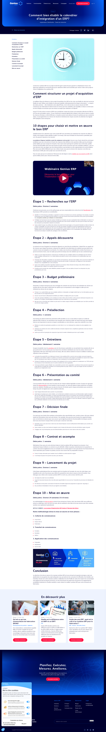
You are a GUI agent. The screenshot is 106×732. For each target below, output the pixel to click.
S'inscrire (92, 720)
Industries (56, 703)
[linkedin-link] (90, 730)
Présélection (15, 54)
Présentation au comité (18, 59)
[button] (93, 3)
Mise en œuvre (16, 68)
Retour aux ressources (19, 30)
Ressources (55, 3)
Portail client (72, 3)
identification (87, 210)
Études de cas (47, 3)
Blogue (77, 703)
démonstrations (42, 385)
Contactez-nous (68, 708)
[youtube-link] (93, 730)
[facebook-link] (85, 730)
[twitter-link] (87, 730)
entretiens (51, 348)
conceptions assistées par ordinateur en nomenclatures (49, 217)
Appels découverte (17, 49)
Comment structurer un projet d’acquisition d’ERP (20, 43)
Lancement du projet (17, 66)
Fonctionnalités (37, 3)
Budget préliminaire (17, 51)
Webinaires (78, 706)
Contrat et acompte (17, 63)
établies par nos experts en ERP (80, 154)
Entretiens (15, 56)
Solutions (29, 3)
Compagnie (63, 3)
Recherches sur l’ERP (18, 47)
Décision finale (16, 61)
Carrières (67, 706)
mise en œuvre (49, 501)
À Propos (67, 703)
